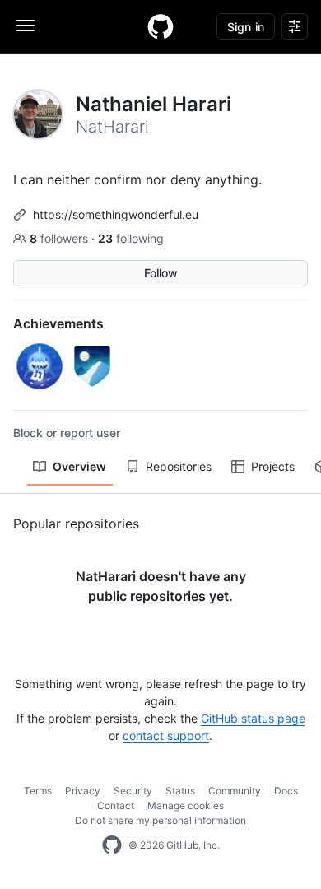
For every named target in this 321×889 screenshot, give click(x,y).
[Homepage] (160, 26)
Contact (115, 805)
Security (133, 790)
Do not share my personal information (160, 820)
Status (180, 790)
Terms (38, 790)
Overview (79, 466)
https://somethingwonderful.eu (115, 214)
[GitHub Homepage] (112, 845)
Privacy (82, 790)
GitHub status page (253, 718)
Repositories (179, 466)
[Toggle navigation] (25, 25)
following (131, 238)
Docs (286, 790)
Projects (273, 466)
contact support (166, 735)
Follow (161, 273)
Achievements (58, 323)
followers (60, 238)
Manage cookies (185, 805)
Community (234, 790)
